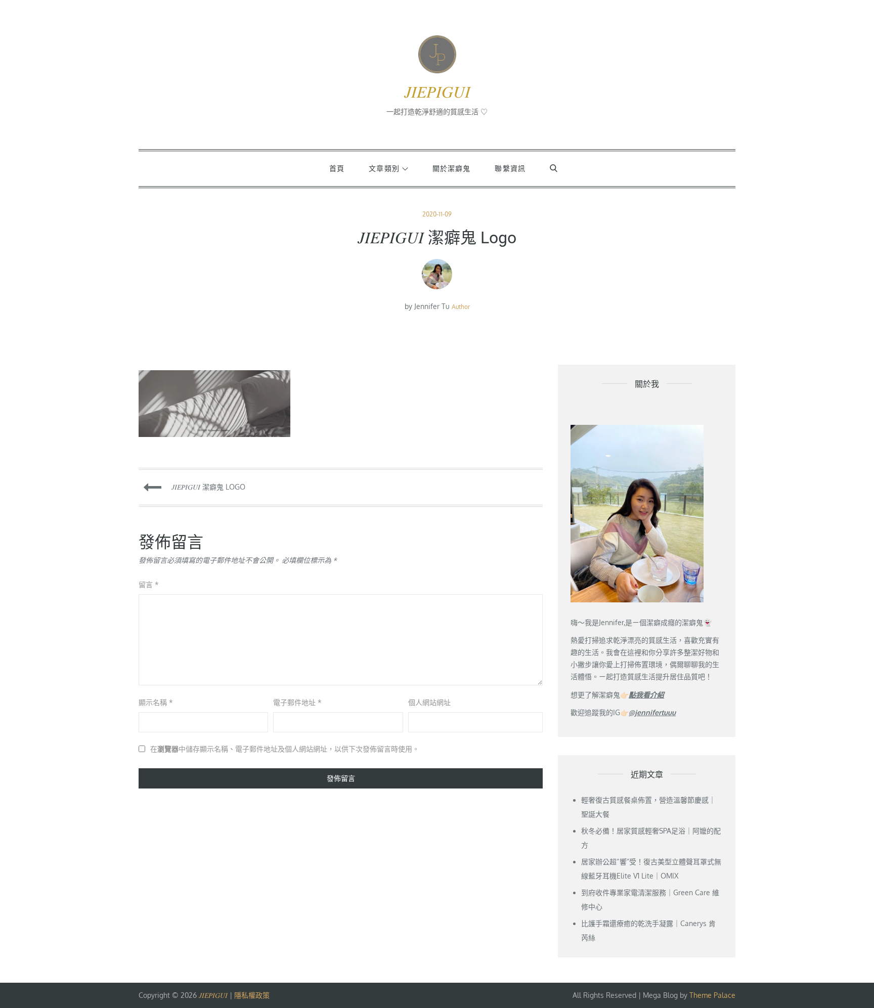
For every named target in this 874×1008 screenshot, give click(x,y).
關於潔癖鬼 (451, 168)
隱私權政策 (252, 995)
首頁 (336, 168)
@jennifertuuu (652, 712)
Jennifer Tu (432, 306)
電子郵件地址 (297, 702)
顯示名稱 (156, 702)
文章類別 (384, 168)
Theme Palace (712, 995)
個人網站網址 (429, 702)
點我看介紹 (646, 694)
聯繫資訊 (510, 168)
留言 (149, 584)
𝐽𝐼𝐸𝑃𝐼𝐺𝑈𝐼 (437, 92)
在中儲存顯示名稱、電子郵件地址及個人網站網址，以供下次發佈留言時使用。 (284, 749)
